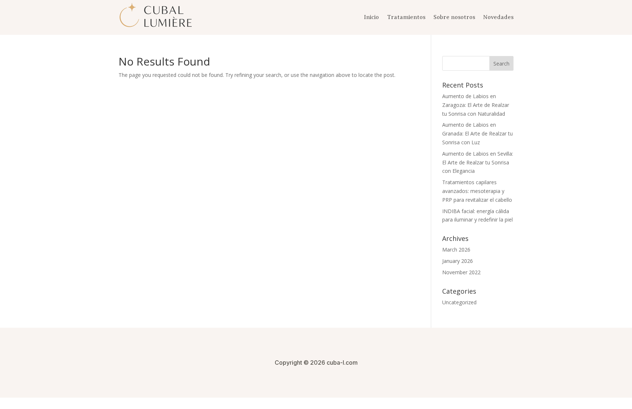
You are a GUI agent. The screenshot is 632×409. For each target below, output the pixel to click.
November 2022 (461, 272)
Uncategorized (459, 302)
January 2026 (457, 260)
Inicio (371, 17)
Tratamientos (406, 17)
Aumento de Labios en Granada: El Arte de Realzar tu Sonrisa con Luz (477, 133)
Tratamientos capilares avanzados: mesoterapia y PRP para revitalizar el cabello (477, 191)
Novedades (498, 17)
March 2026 (456, 249)
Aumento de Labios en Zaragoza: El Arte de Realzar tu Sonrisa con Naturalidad (475, 105)
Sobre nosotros (454, 17)
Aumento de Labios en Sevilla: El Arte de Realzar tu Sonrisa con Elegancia (477, 162)
